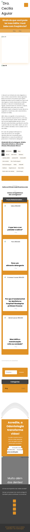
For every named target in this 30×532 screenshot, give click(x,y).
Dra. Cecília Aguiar (15, 161)
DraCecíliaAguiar (6, 164)
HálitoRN (21, 164)
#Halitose (12, 144)
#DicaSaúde (11, 146)
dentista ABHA (6, 158)
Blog (19, 151)
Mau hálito (21, 168)
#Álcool (18, 146)
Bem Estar (13, 154)
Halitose (4, 168)
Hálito (15, 164)
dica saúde (5, 161)
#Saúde (4, 146)
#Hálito (23, 142)
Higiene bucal (12, 168)
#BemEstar (19, 144)
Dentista (21, 154)
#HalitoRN (5, 142)
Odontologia (19, 171)
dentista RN (15, 158)
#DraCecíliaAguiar (14, 142)
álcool (7, 154)
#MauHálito (5, 144)
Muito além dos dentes (8, 171)
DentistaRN (23, 158)
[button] (26, 5)
